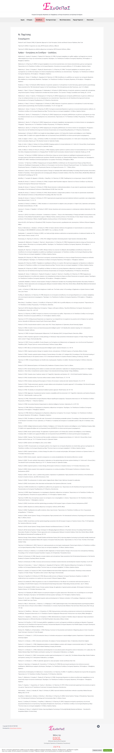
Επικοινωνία (90, 20)
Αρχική (22, 20)
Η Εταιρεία (29, 20)
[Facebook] (98, 726)
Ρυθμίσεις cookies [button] (97, 750)
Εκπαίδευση (39, 20)
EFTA (57, 747)
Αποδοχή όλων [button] (107, 750)
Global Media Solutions (15, 728)
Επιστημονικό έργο (51, 20)
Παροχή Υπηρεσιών (78, 20)
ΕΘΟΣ (57, 738)
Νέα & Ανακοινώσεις (65, 20)
